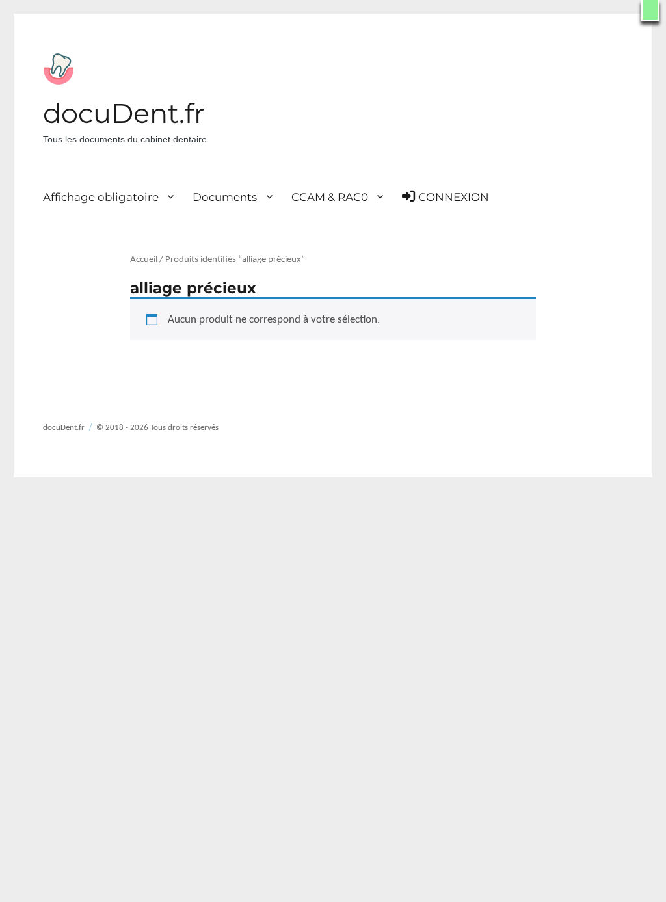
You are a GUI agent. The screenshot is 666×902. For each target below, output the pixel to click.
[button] (650, 10)
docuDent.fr (124, 113)
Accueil (143, 259)
